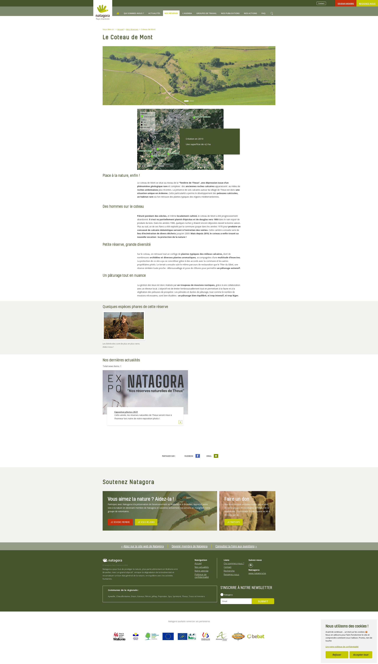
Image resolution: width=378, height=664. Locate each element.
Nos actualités (202, 567)
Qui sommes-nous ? (234, 563)
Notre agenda (201, 570)
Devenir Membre (346, 3)
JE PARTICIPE (233, 522)
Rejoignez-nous (367, 3)
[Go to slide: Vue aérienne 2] (186, 101)
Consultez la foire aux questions (235, 546)
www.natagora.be (257, 573)
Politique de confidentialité (202, 575)
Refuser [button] (337, 654)
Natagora (228, 594)
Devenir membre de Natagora (189, 546)
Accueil (198, 563)
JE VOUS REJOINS (146, 522)
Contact (321, 3)
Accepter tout (360, 654)
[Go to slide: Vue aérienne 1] (191, 101)
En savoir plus (180, 422)
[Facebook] (251, 565)
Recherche (229, 570)
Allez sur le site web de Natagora (143, 546)
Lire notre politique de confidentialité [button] (342, 646)
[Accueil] (118, 13)
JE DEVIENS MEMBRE (120, 522)
